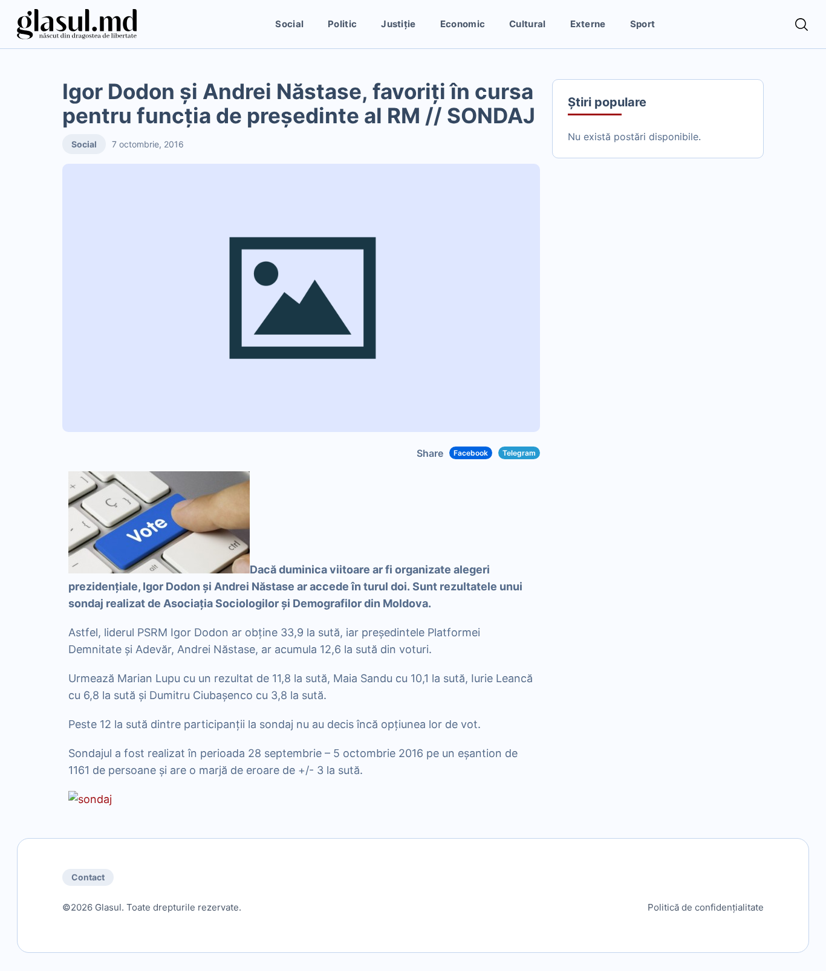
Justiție (398, 24)
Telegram (519, 452)
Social (289, 24)
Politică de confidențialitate (706, 907)
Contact (88, 877)
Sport (642, 24)
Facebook (471, 452)
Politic (342, 24)
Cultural (527, 24)
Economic (462, 24)
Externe (588, 24)
